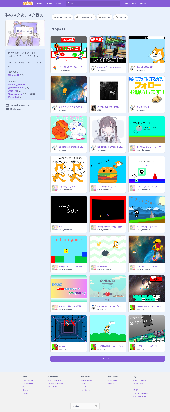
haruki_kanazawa (143, 150)
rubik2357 (140, 309)
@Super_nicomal (16, 84)
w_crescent (101, 70)
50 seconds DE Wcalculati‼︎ (149, 306)
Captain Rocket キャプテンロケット (110, 306)
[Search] (68, 3)
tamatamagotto (64, 70)
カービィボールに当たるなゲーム (110, 226)
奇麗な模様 (102, 266)
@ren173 (12, 90)
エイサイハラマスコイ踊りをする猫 (72, 106)
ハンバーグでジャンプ (106, 186)
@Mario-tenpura (16, 87)
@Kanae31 (13, 74)
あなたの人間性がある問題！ (71, 306)
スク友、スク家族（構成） (108, 106)
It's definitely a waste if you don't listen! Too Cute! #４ (72, 146)
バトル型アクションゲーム (148, 266)
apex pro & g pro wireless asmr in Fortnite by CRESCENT (110, 67)
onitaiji (62, 346)
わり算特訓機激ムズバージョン (110, 346)
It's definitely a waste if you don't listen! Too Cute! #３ (110, 146)
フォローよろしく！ (67, 186)
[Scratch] (27, 3)
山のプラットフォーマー (147, 226)
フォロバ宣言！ (143, 106)
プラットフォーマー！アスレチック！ (150, 186)
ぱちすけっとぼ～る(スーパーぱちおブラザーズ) (72, 67)
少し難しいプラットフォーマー (150, 146)
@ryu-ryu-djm (15, 93)
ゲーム (61, 226)
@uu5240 (13, 100)
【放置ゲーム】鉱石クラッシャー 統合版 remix (150, 346)
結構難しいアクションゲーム (71, 266)
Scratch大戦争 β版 (145, 67)
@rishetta (13, 97)
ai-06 (99, 110)
